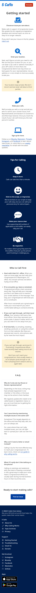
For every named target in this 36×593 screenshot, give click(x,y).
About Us (8, 523)
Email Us (8, 546)
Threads (29, 139)
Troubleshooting (11, 543)
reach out (5, 41)
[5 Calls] (7, 5)
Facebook (16, 141)
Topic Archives (10, 529)
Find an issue (18, 497)
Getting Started (11, 540)
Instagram (5, 141)
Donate (29, 5)
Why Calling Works (12, 526)
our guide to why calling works (16, 453)
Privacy (7, 531)
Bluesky (14, 139)
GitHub (7, 569)
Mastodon (21, 139)
